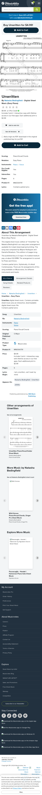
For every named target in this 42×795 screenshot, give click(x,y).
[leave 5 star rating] (16, 107)
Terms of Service (8, 648)
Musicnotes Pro (8, 592)
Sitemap (5, 691)
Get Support (7, 610)
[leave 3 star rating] (10, 107)
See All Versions (10, 131)
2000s (17, 385)
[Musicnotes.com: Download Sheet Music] (10, 4)
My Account (7, 587)
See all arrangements (14, 415)
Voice (21, 165)
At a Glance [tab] (7, 278)
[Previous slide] (4, 437)
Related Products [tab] (23, 283)
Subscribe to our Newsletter (14, 703)
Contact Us (6, 639)
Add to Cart (22, 145)
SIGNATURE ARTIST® (10, 678)
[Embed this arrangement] (3, 228)
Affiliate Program (8, 635)
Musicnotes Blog (8, 673)
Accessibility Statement (10, 644)
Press (5, 626)
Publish (5, 630)
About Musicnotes (10, 617)
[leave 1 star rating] (3, 107)
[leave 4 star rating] (13, 107)
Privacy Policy (7, 653)
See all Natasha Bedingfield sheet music (20, 477)
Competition (7, 696)
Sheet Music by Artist (10, 669)
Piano (15, 165)
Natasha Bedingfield (13, 101)
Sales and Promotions (10, 682)
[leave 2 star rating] (6, 107)
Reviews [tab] (6, 287)
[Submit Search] (36, 9)
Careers (5, 622)
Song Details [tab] (8, 283)
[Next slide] (37, 437)
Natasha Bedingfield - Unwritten (27, 380)
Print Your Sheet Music (10, 605)
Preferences (7, 601)
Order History (7, 596)
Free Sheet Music (9, 687)
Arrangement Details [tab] (24, 278)
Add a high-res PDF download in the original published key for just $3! (20, 138)
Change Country (6, 761)
